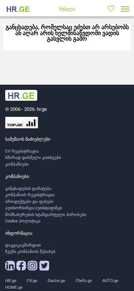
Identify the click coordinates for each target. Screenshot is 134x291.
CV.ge (32, 280)
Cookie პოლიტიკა (23, 221)
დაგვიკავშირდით (23, 245)
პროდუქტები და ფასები (29, 201)
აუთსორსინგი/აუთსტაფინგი (33, 208)
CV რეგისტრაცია (22, 151)
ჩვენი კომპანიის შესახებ (30, 251)
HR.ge (10, 280)
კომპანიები (17, 164)
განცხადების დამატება (28, 188)
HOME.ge (14, 287)
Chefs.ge (84, 280)
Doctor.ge (56, 280)
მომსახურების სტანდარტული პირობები (45, 214)
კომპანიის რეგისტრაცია (30, 195)
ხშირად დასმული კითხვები (33, 157)
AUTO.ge (110, 280)
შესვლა (67, 9)
